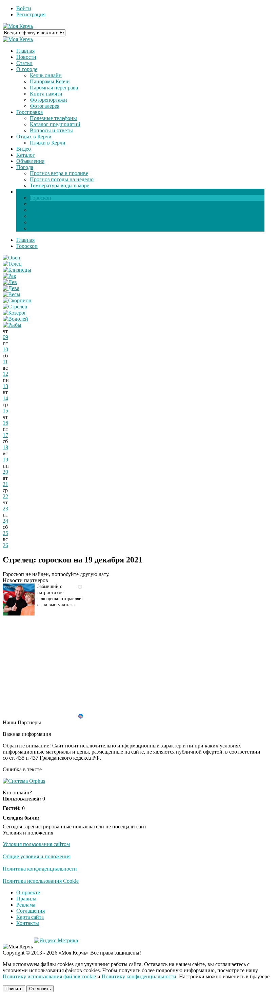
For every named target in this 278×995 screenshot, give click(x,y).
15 (5, 411)
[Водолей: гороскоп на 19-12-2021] (15, 319)
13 (5, 386)
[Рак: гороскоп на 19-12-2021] (9, 276)
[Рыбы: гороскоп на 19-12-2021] (12, 325)
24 (5, 521)
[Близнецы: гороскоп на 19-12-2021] (17, 270)
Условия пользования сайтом (36, 844)
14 (5, 398)
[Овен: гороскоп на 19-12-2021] (11, 257)
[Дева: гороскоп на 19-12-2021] (11, 288)
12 (5, 374)
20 (5, 472)
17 (5, 435)
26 (5, 545)
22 (5, 496)
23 (5, 508)
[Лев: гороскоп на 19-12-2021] (10, 282)
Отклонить (40, 988)
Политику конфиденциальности (139, 976)
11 (5, 362)
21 (5, 484)
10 (5, 349)
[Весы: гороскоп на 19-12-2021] (11, 294)
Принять (13, 988)
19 (5, 459)
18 (5, 447)
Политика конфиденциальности (40, 869)
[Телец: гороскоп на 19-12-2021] (12, 264)
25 (5, 533)
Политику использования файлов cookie (49, 976)
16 (5, 423)
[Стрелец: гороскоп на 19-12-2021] (15, 306)
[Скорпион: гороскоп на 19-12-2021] (17, 300)
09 (5, 337)
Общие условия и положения (37, 856)
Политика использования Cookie (41, 881)
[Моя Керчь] (18, 26)
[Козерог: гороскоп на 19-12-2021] (14, 313)
